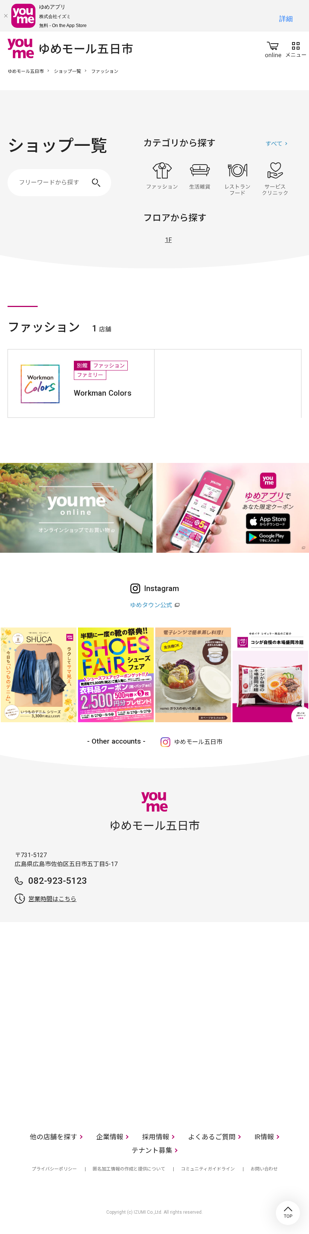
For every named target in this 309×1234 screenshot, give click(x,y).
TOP (288, 1213)
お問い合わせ (264, 1169)
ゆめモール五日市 (26, 71)
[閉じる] (5, 16)
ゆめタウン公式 (151, 605)
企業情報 (109, 1137)
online (273, 48)
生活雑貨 (200, 179)
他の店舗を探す (53, 1137)
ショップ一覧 (67, 71)
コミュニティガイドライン (208, 1169)
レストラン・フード (237, 179)
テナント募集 (152, 1150)
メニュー (296, 48)
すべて (274, 143)
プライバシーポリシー (54, 1169)
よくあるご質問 (212, 1137)
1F (168, 239)
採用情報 (155, 1137)
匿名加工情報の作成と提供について (129, 1169)
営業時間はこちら (52, 899)
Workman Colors (103, 393)
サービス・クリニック (275, 179)
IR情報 (264, 1137)
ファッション (162, 179)
